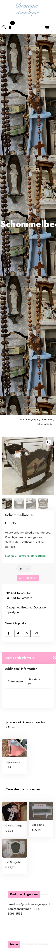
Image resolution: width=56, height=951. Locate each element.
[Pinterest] (27, 633)
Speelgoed (14, 612)
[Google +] (36, 633)
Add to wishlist (20, 593)
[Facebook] (8, 633)
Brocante (27, 607)
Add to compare (21, 598)
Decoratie (40, 607)
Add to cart (28, 578)
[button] (48, 442)
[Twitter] (17, 633)
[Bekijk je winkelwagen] (10, 27)
